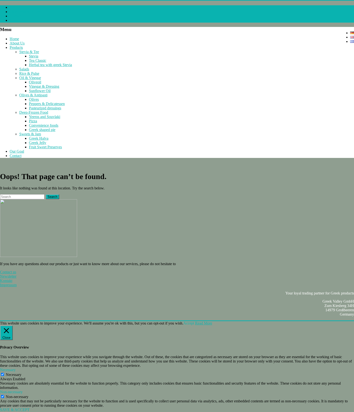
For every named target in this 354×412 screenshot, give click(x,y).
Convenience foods (43, 125)
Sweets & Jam (30, 134)
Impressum (8, 285)
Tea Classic (37, 60)
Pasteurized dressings (45, 108)
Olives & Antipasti (33, 95)
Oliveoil (35, 82)
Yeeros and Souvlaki (44, 117)
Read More (203, 323)
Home (14, 39)
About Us (17, 43)
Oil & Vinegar (30, 78)
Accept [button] (188, 323)
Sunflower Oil (40, 91)
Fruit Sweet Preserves (45, 147)
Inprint (15, 7)
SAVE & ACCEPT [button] (15, 410)
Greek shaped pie (42, 130)
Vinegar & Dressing (44, 86)
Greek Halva (38, 138)
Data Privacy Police (25, 12)
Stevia (33, 56)
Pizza (33, 121)
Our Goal (17, 151)
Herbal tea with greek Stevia (50, 65)
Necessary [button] (8, 370)
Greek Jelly (37, 143)
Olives (34, 99)
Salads (24, 69)
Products (16, 47)
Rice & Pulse (29, 73)
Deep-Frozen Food (33, 112)
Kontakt (6, 281)
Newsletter (18, 20)
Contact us (8, 272)
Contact (15, 16)
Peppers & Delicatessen (47, 104)
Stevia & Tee (29, 52)
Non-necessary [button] (11, 392)
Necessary (13, 375)
